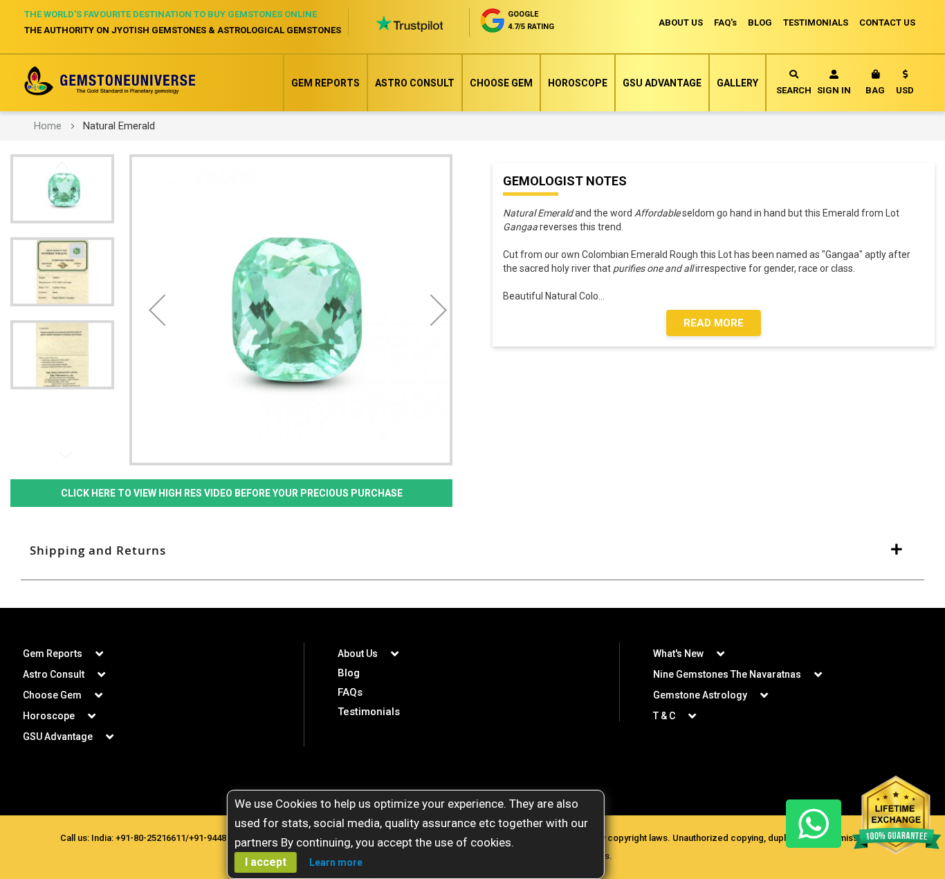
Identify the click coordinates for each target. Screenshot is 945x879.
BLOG (760, 22)
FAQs (350, 692)
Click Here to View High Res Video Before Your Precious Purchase (232, 493)
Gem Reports (325, 83)
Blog (349, 673)
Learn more (336, 862)
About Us (358, 653)
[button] (905, 85)
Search (793, 90)
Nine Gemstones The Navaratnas (727, 674)
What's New (678, 653)
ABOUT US (681, 22)
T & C (664, 715)
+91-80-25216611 (150, 838)
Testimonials (369, 711)
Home (48, 126)
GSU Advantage (662, 83)
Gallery (737, 83)
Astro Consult (415, 83)
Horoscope (577, 83)
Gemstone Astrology (700, 695)
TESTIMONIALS (815, 22)
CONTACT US (887, 22)
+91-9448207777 (222, 838)
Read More (713, 323)
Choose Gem (501, 83)
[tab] (472, 550)
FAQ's (725, 22)
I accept (265, 862)
